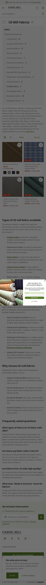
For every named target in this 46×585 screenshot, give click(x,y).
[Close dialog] (44, 280)
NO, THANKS (34, 301)
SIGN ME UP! (34, 297)
